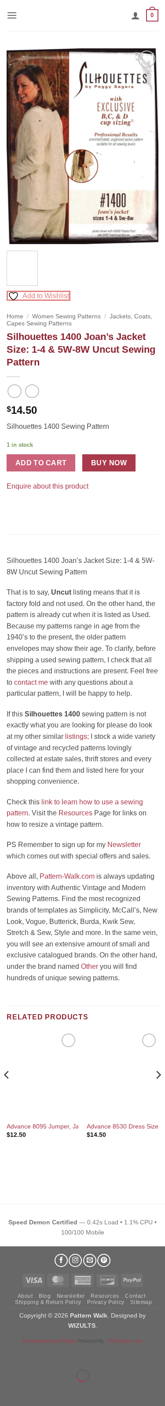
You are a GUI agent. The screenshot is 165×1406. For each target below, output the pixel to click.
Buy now (109, 463)
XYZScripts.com (125, 1341)
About (25, 1296)
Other (89, 966)
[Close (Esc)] (86, 1353)
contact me (31, 682)
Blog (45, 1296)
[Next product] (14, 391)
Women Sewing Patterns (66, 316)
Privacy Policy (106, 1302)
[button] (12, 15)
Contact (135, 1296)
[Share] (60, 1353)
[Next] (144, 146)
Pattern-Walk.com (67, 876)
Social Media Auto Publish (49, 1341)
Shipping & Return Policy (48, 1302)
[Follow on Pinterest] (103, 1260)
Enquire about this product (47, 486)
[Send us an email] (89, 1260)
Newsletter (124, 844)
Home (15, 316)
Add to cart (41, 463)
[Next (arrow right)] (34, 1390)
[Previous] (21, 146)
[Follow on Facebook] (61, 1260)
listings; (77, 736)
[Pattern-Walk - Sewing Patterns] (83, 15)
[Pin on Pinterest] (30, 508)
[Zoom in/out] (8, 1353)
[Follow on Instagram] (75, 1260)
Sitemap (141, 1302)
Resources (75, 813)
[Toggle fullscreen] (34, 1353)
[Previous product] (32, 391)
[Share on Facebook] (14, 508)
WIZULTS (81, 1325)
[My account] (135, 15)
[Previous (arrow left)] (8, 1390)
